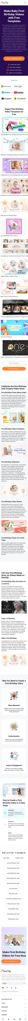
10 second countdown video (13, 898)
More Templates (14, 363)
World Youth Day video (13, 883)
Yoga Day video (13, 893)
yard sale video (13, 888)
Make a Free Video (10, 961)
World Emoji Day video (13, 868)
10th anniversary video (13, 904)
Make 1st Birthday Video (14, 58)
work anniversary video (13, 863)
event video (6, 858)
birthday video (19, 858)
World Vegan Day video (13, 878)
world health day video (13, 873)
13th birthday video (13, 909)
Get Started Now (13, 369)
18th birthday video (13, 919)
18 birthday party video (13, 914)
